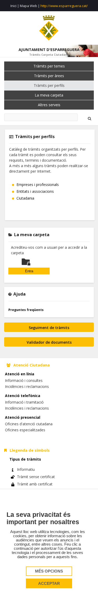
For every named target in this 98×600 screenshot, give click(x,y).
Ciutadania (25, 198)
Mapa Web (28, 5)
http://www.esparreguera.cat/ (64, 5)
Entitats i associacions (35, 191)
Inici (13, 5)
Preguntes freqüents (26, 310)
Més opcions (49, 571)
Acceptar (49, 583)
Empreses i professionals (37, 184)
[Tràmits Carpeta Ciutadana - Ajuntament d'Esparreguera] (49, 28)
